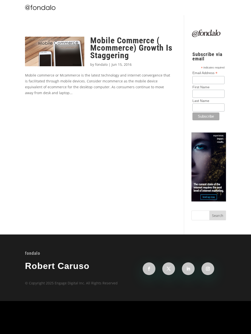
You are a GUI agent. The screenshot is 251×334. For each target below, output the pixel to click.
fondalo (101, 64)
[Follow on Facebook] (149, 268)
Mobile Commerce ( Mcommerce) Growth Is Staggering (131, 47)
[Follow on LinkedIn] (188, 268)
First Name (201, 87)
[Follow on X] (168, 268)
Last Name (200, 101)
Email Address (204, 73)
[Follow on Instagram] (207, 268)
